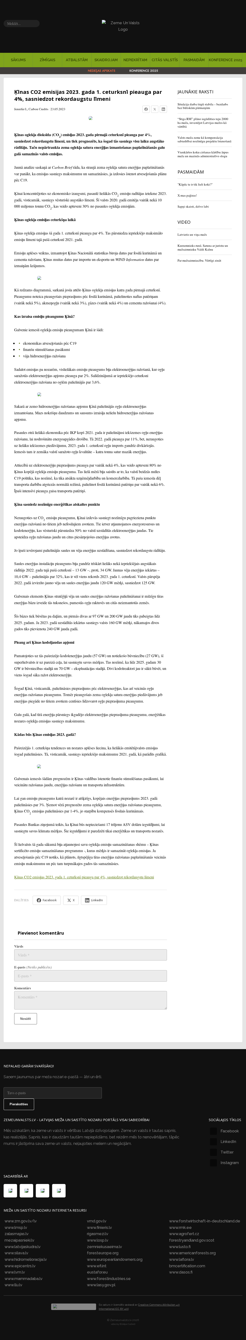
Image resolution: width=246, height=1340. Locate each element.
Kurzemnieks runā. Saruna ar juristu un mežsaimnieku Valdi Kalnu (203, 247)
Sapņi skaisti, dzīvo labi (193, 206)
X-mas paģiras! (187, 195)
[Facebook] (146, 109)
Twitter (227, 1152)
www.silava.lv (16, 1253)
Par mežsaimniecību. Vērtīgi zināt (199, 260)
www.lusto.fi (180, 1246)
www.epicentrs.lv (20, 1266)
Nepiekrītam (135, 60)
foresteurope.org (102, 1253)
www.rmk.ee (180, 1227)
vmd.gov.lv (96, 1221)
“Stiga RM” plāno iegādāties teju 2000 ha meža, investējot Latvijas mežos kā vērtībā (203, 122)
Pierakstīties (19, 1104)
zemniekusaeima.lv (104, 1246)
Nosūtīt (25, 1019)
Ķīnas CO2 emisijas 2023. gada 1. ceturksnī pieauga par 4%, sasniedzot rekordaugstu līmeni (84, 877)
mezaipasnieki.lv (19, 1240)
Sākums (18, 60)
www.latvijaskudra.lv (23, 1246)
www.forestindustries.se (109, 1278)
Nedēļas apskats (101, 70)
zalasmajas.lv (17, 1234)
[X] (154, 109)
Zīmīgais (47, 60)
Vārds (18, 946)
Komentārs (22, 988)
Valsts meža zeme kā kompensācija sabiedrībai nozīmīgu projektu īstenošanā (204, 139)
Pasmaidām (194, 60)
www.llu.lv (13, 1285)
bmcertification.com (187, 1266)
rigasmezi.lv (97, 1234)
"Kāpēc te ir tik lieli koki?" (195, 184)
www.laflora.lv (181, 1259)
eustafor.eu (97, 1272)
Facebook (230, 1131)
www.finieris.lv (99, 1227)
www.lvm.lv (15, 1272)
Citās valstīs (165, 60)
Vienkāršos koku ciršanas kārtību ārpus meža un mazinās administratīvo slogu (203, 154)
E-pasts (33, 967)
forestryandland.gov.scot (191, 1240)
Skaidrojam (106, 60)
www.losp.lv (97, 1240)
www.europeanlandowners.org (114, 1259)
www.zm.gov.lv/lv (21, 1221)
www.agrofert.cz (184, 1234)
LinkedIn (228, 1141)
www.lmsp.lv (16, 1227)
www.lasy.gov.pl (101, 1285)
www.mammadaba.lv (24, 1278)
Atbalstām (77, 60)
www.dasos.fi (180, 1272)
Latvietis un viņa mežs (192, 234)
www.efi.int (96, 1266)
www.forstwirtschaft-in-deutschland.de (204, 1221)
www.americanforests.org (192, 1253)
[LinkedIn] (163, 109)
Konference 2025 (225, 60)
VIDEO (184, 222)
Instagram (230, 1162)
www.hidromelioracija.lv (26, 1259)
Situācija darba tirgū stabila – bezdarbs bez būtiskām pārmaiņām (203, 106)
